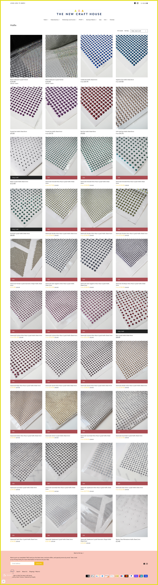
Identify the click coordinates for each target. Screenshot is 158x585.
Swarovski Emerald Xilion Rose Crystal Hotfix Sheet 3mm (60, 182)
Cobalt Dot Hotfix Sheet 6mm (89, 79)
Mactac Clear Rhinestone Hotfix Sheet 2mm (128, 539)
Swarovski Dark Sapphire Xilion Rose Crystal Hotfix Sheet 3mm (60, 284)
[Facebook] (135, 3)
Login (12, 3)
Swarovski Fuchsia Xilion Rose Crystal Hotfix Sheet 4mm (61, 335)
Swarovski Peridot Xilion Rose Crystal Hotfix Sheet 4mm (96, 233)
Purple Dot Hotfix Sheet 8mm (18, 131)
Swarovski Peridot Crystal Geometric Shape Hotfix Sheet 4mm (26, 284)
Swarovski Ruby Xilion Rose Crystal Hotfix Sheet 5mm (25, 385)
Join (16, 3)
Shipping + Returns (34, 571)
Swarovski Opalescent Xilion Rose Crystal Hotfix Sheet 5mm (96, 488)
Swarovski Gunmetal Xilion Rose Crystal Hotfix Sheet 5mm (60, 488)
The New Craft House (26, 575)
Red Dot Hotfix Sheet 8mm (88, 131)
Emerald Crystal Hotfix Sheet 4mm (20, 233)
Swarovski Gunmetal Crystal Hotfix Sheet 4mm (23, 487)
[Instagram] (137, 3)
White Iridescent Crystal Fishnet (54, 79)
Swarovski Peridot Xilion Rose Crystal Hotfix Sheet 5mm (131, 233)
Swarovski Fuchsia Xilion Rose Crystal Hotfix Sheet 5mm (96, 335)
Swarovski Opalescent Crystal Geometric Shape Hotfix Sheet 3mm (96, 540)
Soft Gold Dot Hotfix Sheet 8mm (125, 131)
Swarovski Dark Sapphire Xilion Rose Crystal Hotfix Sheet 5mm (95, 284)
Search (18, 571)
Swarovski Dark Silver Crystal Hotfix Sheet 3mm (129, 487)
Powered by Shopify (30, 577)
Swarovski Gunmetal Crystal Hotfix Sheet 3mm (129, 436)
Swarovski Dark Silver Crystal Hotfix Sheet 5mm (23, 539)
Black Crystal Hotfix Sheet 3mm (19, 181)
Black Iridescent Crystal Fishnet (19, 79)
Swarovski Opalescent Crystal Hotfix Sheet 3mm (59, 539)
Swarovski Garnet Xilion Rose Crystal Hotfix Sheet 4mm (96, 385)
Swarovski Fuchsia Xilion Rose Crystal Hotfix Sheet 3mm (26, 335)
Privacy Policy (18, 559)
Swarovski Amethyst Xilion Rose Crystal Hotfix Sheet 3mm (130, 284)
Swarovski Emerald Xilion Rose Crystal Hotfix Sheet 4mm (95, 182)
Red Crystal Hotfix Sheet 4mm (124, 335)
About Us (24, 571)
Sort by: (127, 30)
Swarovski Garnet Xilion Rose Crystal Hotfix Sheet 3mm (61, 385)
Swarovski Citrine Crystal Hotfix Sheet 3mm (58, 436)
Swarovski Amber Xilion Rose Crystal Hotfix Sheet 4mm (26, 436)
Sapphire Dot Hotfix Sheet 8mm (125, 79)
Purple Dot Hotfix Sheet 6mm (54, 131)
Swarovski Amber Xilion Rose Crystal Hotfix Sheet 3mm (131, 385)
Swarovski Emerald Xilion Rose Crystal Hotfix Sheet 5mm (130, 182)
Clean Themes (20, 577)
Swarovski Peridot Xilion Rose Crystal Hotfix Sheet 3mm (61, 233)
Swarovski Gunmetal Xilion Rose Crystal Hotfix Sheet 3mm (95, 436)
